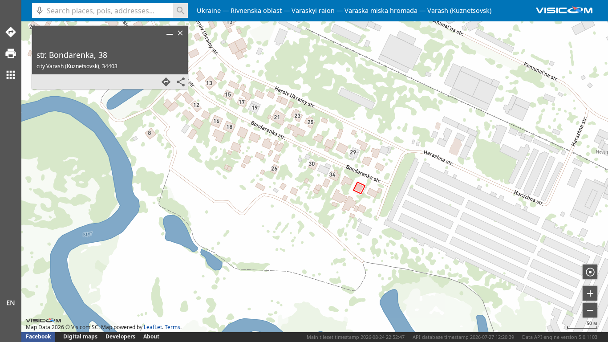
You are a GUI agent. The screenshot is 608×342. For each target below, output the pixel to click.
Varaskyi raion (313, 10)
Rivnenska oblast (256, 10)
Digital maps (81, 336)
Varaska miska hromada (381, 10)
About (151, 336)
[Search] (180, 10)
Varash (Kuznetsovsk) (459, 10)
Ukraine (209, 10)
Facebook (38, 336)
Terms (172, 327)
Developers (120, 336)
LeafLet (153, 327)
